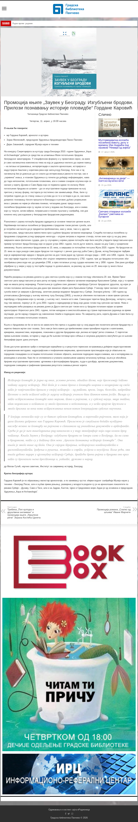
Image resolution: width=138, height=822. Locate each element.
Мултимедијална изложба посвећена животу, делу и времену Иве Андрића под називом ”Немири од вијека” (114, 144)
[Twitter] (68, 814)
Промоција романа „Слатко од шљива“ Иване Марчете (114, 509)
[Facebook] (66, 814)
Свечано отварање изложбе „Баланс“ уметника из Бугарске (114, 214)
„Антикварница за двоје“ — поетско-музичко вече (114, 179)
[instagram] (72, 814)
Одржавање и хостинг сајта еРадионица (69, 809)
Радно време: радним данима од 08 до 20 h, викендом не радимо (42, 23)
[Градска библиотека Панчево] (69, 8)
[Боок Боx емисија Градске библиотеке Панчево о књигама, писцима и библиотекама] (69, 561)
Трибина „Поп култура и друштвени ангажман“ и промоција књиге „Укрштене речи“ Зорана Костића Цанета (24, 512)
